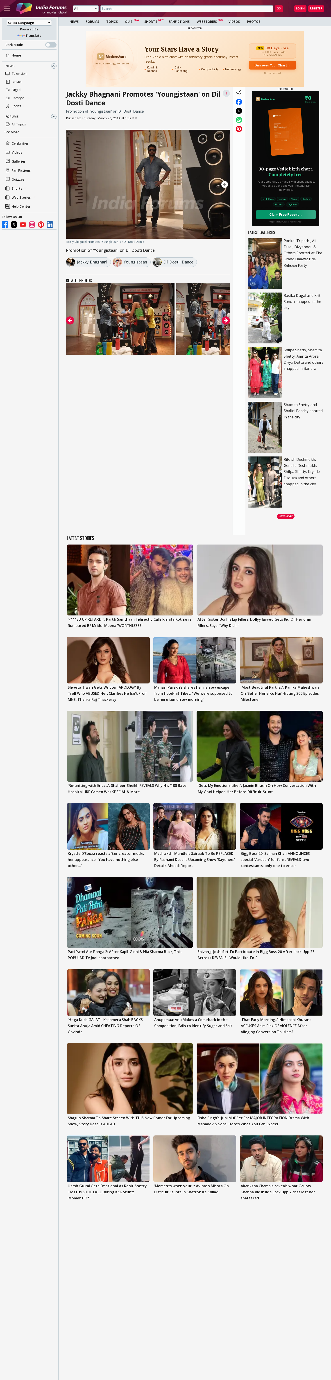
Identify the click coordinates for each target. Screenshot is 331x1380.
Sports (16, 106)
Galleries (18, 161)
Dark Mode (14, 45)
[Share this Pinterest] (239, 129)
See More (12, 132)
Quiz (129, 21)
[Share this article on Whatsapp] (239, 120)
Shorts (17, 188)
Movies (17, 81)
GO (279, 8)
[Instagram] (32, 224)
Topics (112, 21)
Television (19, 73)
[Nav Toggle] (7, 8)
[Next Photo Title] (205, 184)
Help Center (21, 206)
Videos (17, 152)
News (9, 66)
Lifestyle (18, 98)
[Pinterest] (41, 224)
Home (16, 55)
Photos (253, 21)
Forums (12, 116)
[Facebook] (5, 224)
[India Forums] (41, 8)
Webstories (207, 21)
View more (286, 516)
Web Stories (21, 197)
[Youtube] (23, 224)
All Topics (19, 124)
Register (316, 8)
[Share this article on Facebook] (239, 102)
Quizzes (18, 179)
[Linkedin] (50, 224)
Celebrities (20, 143)
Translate (33, 35)
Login (300, 8)
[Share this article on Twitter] (239, 111)
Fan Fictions (21, 170)
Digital (16, 90)
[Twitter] (14, 224)
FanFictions (179, 21)
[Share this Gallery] (239, 93)
